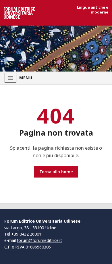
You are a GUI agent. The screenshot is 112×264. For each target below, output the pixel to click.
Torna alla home (56, 171)
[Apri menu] (10, 78)
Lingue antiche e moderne (92, 10)
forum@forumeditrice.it (39, 240)
